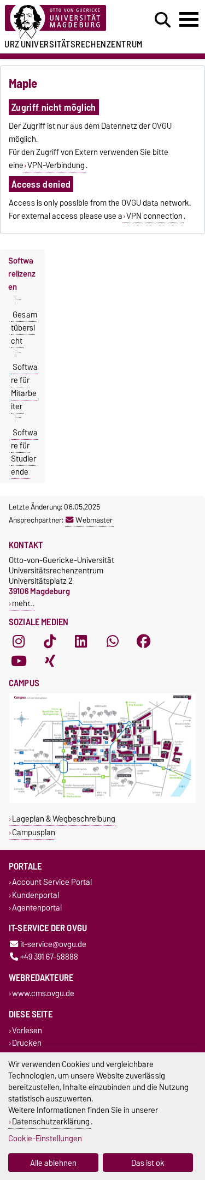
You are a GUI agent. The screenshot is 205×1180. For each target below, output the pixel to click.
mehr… (23, 603)
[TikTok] (50, 641)
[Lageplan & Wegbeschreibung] (102, 800)
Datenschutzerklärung (51, 1121)
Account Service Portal (52, 882)
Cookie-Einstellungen (45, 1138)
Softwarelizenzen (22, 273)
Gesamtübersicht (24, 328)
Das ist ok (148, 1163)
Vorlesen (27, 1030)
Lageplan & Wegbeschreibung (63, 818)
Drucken (27, 1043)
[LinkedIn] (81, 641)
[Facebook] (144, 641)
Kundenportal (35, 895)
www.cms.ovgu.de (43, 993)
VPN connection (154, 216)
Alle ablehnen (53, 1163)
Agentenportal (37, 907)
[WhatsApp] (112, 641)
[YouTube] (18, 661)
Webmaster (94, 519)
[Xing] (50, 661)
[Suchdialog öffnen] (163, 20)
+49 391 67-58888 (49, 957)
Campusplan (33, 832)
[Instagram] (18, 641)
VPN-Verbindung (56, 165)
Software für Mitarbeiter (24, 387)
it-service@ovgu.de (53, 944)
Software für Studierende (24, 452)
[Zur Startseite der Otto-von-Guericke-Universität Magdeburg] (63, 22)
